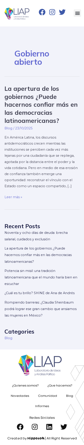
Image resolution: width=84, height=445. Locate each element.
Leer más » (13, 196)
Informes (42, 406)
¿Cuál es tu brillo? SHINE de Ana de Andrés (39, 293)
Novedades (20, 396)
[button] (77, 13)
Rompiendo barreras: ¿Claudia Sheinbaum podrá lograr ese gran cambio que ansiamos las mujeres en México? (40, 308)
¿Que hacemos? (59, 386)
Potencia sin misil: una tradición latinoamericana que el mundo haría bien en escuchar (40, 277)
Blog (8, 128)
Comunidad (47, 396)
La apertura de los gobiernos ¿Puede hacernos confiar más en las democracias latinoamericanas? (41, 104)
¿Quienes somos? (25, 386)
